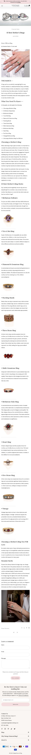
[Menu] (2, 6)
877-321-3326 (4, 725)
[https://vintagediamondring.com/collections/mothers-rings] (8, 221)
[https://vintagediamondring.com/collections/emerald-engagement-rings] (15, 63)
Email (2, 651)
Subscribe (15, 704)
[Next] (30, 2)
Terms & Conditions (23, 695)
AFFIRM (19, 2)
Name (2, 645)
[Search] (25, 6)
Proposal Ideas (15, 29)
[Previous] (1, 2)
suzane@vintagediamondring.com (9, 723)
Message (3, 658)
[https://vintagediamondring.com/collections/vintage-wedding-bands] (8, 321)
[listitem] (15, 2)
